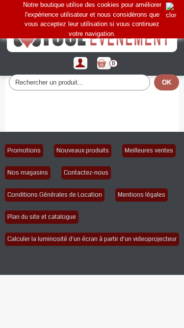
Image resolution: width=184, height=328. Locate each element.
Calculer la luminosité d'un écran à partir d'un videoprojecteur (92, 239)
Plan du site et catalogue (41, 216)
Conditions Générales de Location (54, 194)
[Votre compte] (80, 63)
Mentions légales (141, 194)
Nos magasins (27, 172)
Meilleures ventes (149, 150)
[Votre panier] (104, 63)
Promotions (24, 150)
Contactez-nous (86, 172)
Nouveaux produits (82, 150)
